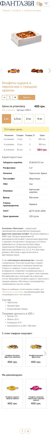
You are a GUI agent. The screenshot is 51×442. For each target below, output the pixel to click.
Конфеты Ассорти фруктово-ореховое (12, 356)
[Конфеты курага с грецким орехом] (12, 388)
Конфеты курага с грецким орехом (12, 397)
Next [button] (45, 353)
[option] (14, 70)
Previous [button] (3, 353)
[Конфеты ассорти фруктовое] (36, 346)
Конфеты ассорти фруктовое (36, 356)
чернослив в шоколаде (12, 292)
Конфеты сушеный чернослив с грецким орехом (36, 398)
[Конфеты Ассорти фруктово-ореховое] (12, 346)
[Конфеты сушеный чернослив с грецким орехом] (36, 388)
